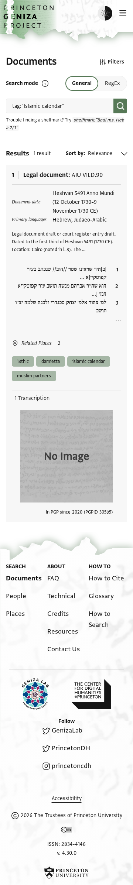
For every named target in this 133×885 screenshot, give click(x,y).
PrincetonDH (71, 748)
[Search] (120, 106)
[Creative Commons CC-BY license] (66, 831)
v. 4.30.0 (66, 853)
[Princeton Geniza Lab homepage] (41, 694)
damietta (50, 361)
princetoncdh (71, 766)
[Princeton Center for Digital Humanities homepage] (91, 694)
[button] (29, 20)
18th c (23, 361)
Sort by (74, 153)
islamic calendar (88, 361)
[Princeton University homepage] (66, 873)
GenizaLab (67, 730)
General (82, 83)
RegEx (112, 83)
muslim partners (34, 376)
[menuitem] (24, 578)
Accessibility (67, 798)
